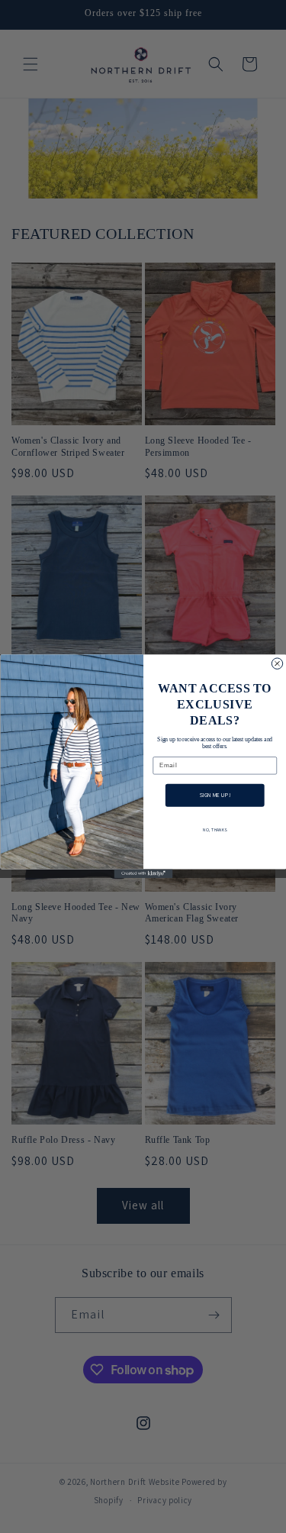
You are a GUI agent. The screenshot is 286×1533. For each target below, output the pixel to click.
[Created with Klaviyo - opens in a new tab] (143, 874)
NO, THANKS (215, 829)
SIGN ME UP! (214, 795)
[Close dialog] (277, 663)
